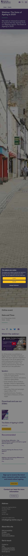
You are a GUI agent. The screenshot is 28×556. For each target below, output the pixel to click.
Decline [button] (14, 281)
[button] (14, 285)
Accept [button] (14, 278)
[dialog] (14, 278)
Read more (22, 275)
